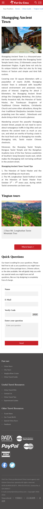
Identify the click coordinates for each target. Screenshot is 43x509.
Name (7, 289)
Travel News (8, 414)
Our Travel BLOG (10, 417)
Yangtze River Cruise (11, 373)
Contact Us (8, 394)
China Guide (26, 9)
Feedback (7, 424)
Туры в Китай (6, 498)
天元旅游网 (30, 498)
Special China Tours (11, 421)
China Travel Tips (10, 397)
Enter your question (14, 320)
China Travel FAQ (10, 390)
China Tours (8, 366)
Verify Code (10, 310)
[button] (21, 2)
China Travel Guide (11, 377)
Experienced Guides (11, 401)
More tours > (28, 247)
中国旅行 (18, 498)
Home (17, 9)
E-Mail (8, 300)
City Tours (7, 370)
